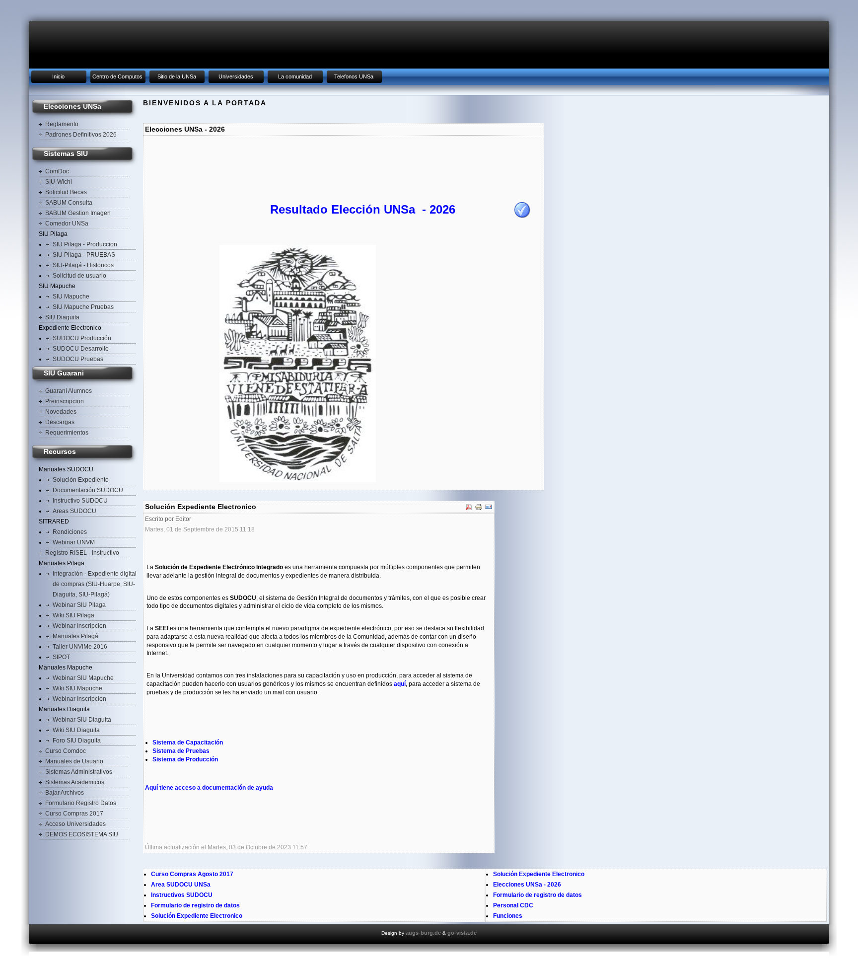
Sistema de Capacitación (187, 742)
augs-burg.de (423, 933)
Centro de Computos (117, 76)
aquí (400, 683)
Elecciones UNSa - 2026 (527, 884)
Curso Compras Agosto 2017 (192, 874)
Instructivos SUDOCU (182, 895)
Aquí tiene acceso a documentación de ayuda (209, 787)
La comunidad (295, 76)
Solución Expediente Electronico (196, 915)
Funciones (507, 915)
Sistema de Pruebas (181, 750)
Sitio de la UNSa (176, 76)
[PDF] (469, 509)
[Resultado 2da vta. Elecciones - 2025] (522, 216)
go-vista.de (462, 933)
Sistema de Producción (185, 759)
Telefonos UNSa (353, 76)
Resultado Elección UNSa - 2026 (362, 209)
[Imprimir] (479, 509)
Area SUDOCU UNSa (181, 884)
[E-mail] (489, 509)
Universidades (235, 76)
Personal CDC (513, 905)
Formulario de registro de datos (195, 905)
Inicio (58, 76)
